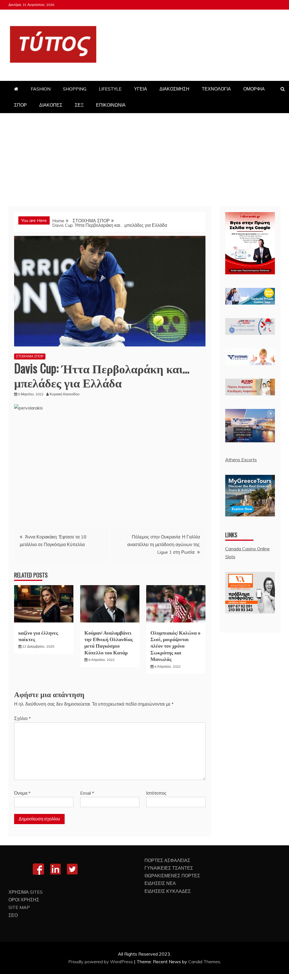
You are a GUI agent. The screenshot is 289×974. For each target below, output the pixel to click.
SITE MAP (19, 907)
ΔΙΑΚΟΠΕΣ (50, 105)
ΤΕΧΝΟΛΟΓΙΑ (216, 89)
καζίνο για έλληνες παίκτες (38, 636)
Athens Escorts (241, 459)
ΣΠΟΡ (20, 105)
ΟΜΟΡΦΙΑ (254, 89)
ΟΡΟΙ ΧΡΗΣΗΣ (23, 899)
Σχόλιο (22, 718)
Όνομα (22, 793)
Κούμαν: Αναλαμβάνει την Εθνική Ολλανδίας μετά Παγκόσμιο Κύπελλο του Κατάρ (108, 642)
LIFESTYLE (110, 89)
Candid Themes (204, 961)
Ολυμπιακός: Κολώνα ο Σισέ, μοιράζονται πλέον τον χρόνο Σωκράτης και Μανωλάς (175, 646)
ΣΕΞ (79, 105)
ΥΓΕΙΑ (140, 89)
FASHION (41, 89)
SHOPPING (74, 89)
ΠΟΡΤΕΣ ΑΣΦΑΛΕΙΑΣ (167, 860)
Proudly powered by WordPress (101, 961)
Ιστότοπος (156, 793)
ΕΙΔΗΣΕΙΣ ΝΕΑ (160, 883)
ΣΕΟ (13, 915)
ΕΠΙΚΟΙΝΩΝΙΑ (111, 105)
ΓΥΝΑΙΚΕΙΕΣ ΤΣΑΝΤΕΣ (168, 868)
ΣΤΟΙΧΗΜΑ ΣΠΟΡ (29, 356)
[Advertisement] (144, 155)
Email (87, 793)
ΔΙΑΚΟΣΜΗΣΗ (174, 89)
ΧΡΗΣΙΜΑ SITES (25, 892)
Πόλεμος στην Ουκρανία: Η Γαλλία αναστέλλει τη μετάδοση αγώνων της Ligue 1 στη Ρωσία (163, 544)
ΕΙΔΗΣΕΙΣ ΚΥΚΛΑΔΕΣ (167, 891)
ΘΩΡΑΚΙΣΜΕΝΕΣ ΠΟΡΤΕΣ (172, 875)
